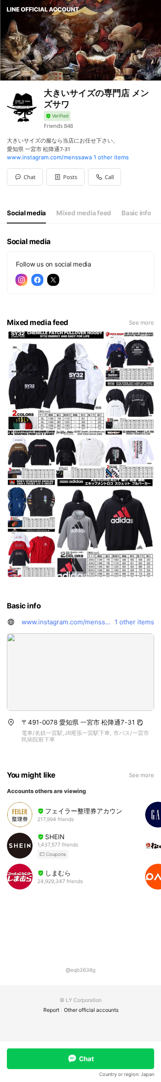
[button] (65, 177)
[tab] (26, 213)
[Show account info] (57, 116)
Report (51, 1010)
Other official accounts (91, 1010)
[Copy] (140, 722)
